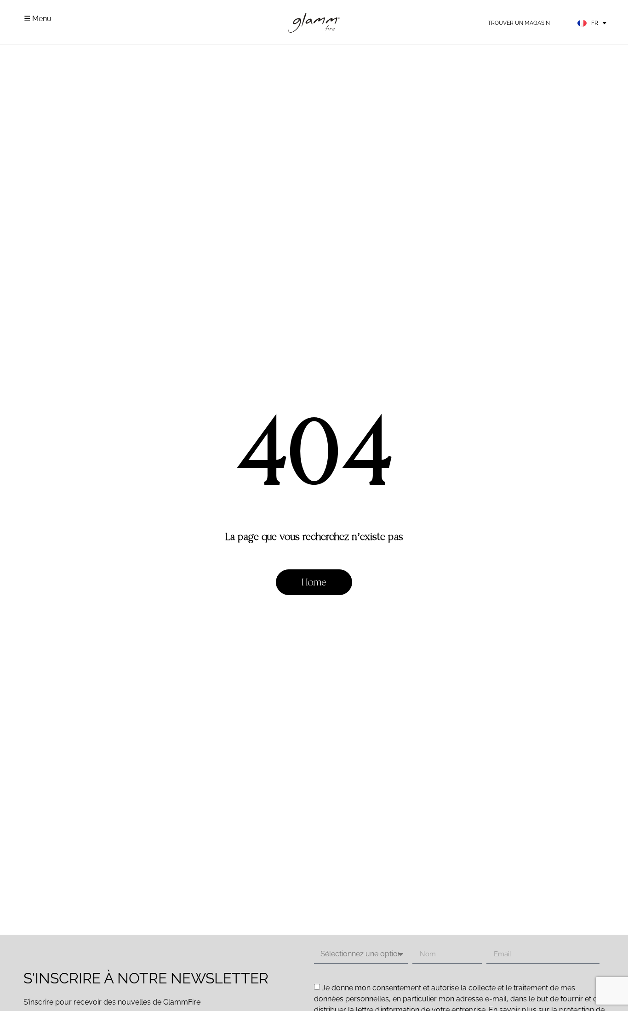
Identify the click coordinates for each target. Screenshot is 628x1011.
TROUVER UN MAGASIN (519, 23)
